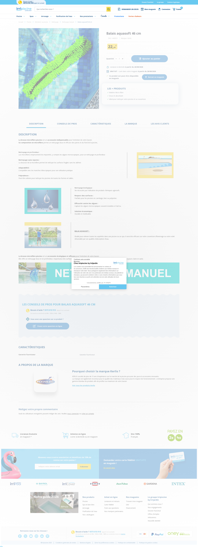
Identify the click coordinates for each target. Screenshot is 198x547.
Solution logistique (173, 2)
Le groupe (160, 2)
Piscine (19, 16)
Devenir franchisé (147, 2)
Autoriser (112, 287)
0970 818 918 (28, 3)
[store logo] (23, 9)
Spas (31, 16)
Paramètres (85, 287)
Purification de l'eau (64, 16)
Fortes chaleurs (135, 16)
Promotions (119, 16)
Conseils (104, 16)
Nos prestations (86, 16)
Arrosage (44, 16)
